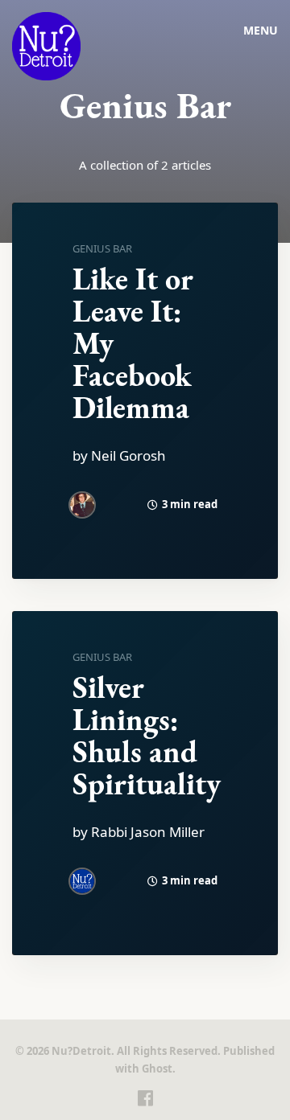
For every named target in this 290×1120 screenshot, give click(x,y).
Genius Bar (102, 248)
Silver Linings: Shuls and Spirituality (146, 735)
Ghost (157, 1068)
